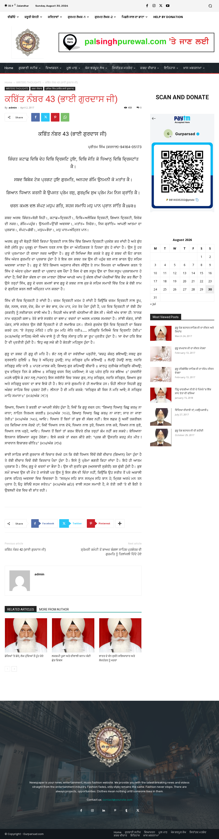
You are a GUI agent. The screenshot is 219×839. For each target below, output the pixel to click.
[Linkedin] (104, 810)
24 (155, 289)
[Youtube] (167, 5)
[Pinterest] (55, 117)
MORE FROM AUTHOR (54, 609)
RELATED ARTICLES (20, 609)
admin (13, 107)
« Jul (153, 304)
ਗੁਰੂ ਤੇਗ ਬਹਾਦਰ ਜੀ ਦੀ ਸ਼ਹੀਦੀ (189, 430)
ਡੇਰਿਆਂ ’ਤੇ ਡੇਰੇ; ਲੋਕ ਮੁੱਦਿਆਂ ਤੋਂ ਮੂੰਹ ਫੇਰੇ (24, 656)
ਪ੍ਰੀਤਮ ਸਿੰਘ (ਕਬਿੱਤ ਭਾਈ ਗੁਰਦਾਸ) (60, 88)
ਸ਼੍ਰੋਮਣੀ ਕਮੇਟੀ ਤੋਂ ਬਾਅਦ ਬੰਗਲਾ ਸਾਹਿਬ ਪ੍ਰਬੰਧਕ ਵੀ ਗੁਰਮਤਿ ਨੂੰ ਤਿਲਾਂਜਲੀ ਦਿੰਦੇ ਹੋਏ (111, 552)
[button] (210, 6)
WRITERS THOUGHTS (28, 82)
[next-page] (14, 669)
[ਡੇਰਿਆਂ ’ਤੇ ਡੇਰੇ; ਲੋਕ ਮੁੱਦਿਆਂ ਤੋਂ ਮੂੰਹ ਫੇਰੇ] (26, 635)
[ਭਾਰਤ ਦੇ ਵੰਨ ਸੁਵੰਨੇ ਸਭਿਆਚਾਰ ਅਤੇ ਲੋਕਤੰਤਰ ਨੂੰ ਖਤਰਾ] (120, 635)
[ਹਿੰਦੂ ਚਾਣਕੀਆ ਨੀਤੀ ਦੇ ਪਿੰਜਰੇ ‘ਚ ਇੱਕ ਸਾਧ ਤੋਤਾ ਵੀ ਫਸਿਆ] (161, 395)
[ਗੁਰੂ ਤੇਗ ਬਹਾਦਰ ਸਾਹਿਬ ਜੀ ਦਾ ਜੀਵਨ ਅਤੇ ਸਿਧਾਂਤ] (161, 333)
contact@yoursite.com (117, 799)
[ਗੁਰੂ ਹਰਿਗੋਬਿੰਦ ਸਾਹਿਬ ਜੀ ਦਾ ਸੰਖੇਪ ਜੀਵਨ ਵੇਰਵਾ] (161, 374)
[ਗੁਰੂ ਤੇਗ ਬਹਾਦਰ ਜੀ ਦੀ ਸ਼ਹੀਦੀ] (161, 437)
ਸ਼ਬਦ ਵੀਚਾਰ (37, 88)
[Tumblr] (126, 810)
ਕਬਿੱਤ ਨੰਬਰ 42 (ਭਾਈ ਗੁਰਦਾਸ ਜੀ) (25, 550)
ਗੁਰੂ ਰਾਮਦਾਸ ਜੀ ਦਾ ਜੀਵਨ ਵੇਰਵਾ (190, 348)
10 (155, 273)
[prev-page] (7, 669)
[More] (120, 523)
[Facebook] (147, 5)
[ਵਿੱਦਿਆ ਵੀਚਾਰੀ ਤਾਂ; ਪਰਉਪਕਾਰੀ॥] (161, 417)
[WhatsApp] (65, 117)
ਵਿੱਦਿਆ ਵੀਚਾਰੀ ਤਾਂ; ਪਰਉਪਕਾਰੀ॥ (191, 410)
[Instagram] (154, 5)
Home (8, 82)
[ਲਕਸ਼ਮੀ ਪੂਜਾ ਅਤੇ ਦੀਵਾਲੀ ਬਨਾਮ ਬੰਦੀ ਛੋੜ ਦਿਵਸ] (73, 635)
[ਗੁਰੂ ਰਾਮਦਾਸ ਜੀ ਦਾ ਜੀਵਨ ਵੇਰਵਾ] (161, 353)
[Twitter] (160, 5)
